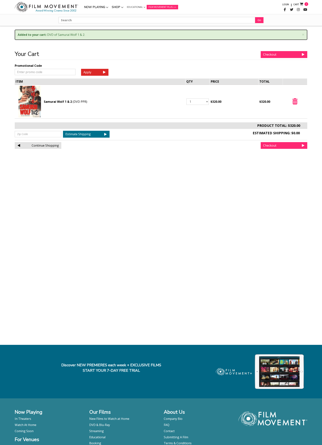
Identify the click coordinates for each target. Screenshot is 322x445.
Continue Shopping (45, 145)
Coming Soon (24, 431)
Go (259, 20)
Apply (87, 72)
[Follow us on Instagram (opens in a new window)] (298, 9)
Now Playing (94, 8)
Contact (169, 431)
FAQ (166, 425)
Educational (135, 8)
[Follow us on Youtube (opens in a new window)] (305, 9)
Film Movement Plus (161, 7)
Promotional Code (28, 66)
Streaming (96, 431)
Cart (296, 4)
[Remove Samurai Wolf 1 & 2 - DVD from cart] (295, 103)
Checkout (269, 54)
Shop (118, 8)
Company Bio (173, 419)
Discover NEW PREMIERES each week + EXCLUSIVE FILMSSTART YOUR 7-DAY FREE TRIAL (111, 368)
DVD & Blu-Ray (99, 425)
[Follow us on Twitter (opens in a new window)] (292, 9)
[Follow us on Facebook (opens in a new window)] (285, 9)
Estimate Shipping (78, 134)
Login (285, 4)
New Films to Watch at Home (109, 419)
